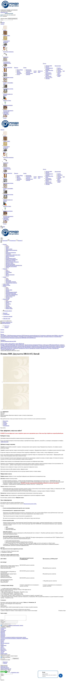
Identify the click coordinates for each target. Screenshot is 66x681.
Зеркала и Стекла (53, 336)
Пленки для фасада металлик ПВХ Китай (18, 347)
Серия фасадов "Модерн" (34, 348)
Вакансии (3, 632)
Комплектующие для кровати (42, 336)
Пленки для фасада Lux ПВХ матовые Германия (24, 346)
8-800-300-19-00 (4, 12)
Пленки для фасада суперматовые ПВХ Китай (38, 347)
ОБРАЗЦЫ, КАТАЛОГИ (27, 337)
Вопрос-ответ (4, 650)
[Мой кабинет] (1, 242)
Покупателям (9, 301)
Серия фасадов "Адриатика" (12, 348)
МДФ (23, 335)
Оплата (2, 652)
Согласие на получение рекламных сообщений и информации (14, 638)
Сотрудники (3, 630)
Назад (7, 245)
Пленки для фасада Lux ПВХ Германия (47, 344)
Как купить (3, 648)
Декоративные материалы (16, 335)
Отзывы (2, 629)
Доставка (3, 651)
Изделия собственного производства (13, 337)
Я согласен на (12, 625)
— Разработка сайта (14, 672)
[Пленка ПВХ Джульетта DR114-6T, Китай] (16, 382)
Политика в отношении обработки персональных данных (13, 637)
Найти (2, 675)
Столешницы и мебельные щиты (47, 335)
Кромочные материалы (29, 335)
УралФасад (3, 341)
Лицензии (3, 633)
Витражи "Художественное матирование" (29, 344)
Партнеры (3, 631)
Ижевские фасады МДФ (10, 341)
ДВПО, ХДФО (6, 335)
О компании (3, 627)
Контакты (3, 639)
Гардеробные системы (31, 336)
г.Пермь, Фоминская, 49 (7, 322)
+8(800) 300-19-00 (4, 441)
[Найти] (1, 21)
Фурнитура (37, 335)
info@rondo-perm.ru (6, 323)
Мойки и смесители (58, 335)
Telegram (6, 327)
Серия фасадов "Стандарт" (46, 348)
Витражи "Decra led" (15, 344)
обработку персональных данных (15, 625)
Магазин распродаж (5, 643)
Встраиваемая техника (9, 336)
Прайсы (2, 641)
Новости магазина (6, 657)
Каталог (7, 246)
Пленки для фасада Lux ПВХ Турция (43, 346)
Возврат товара (4, 653)
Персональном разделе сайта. (30, 503)
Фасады (2, 336)
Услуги (7, 288)
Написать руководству (12, 18)
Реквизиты (3, 634)
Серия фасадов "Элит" (10, 349)
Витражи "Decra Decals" (6, 344)
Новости (7, 271)
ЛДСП (2, 335)
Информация (3, 645)
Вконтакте (7, 325)
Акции (7, 279)
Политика (3, 636)
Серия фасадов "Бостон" (23, 348)
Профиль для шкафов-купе (20, 336)
